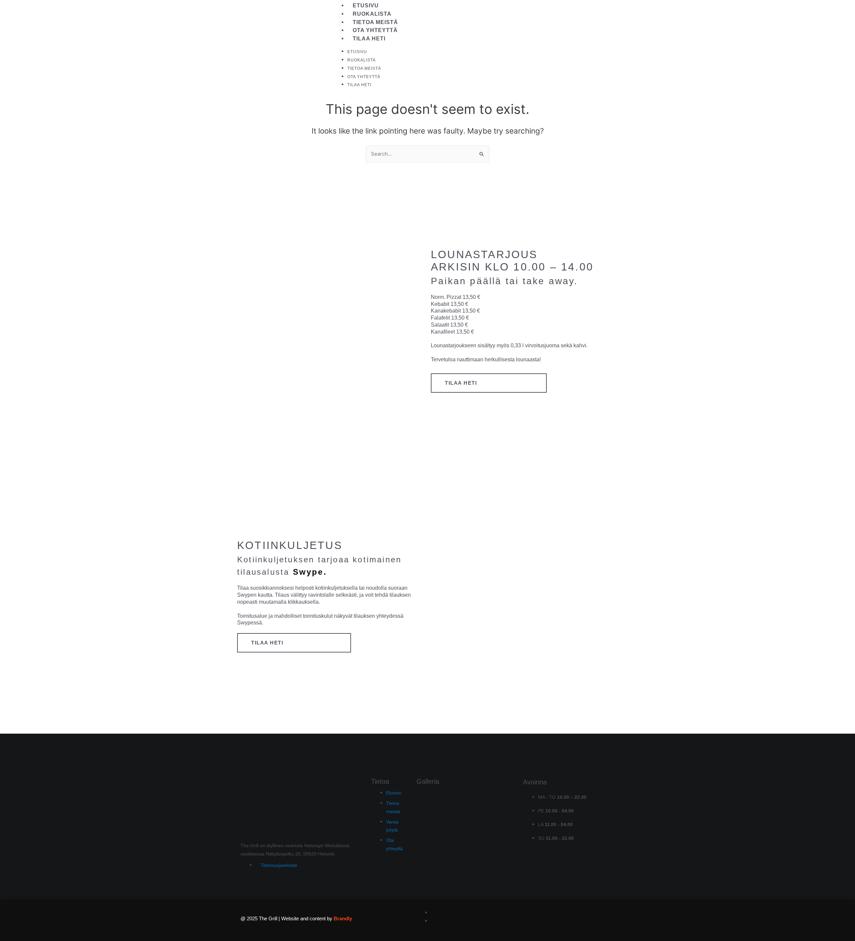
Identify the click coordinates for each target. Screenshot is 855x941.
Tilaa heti (369, 38)
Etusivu (366, 5)
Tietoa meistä (375, 22)
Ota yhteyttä (375, 30)
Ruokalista (372, 14)
